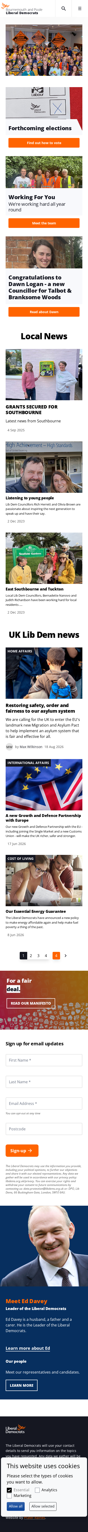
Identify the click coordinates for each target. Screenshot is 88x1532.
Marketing (22, 1495)
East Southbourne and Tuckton (34, 589)
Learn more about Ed (28, 1348)
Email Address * (16, 1097)
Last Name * (14, 1076)
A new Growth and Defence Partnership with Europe (43, 818)
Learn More (21, 1385)
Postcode (11, 1123)
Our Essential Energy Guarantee (36, 911)
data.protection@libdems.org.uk (43, 1189)
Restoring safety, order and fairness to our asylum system (40, 708)
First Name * (14, 1054)
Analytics (49, 1489)
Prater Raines (34, 1517)
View (44, 118)
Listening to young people (30, 498)
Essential (21, 1489)
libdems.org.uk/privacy (20, 1181)
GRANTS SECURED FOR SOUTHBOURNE (32, 409)
